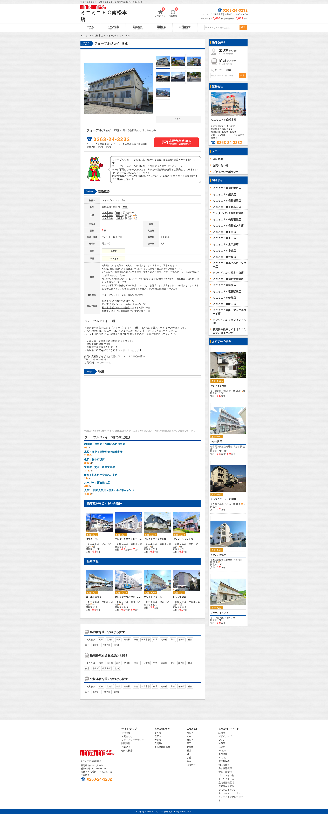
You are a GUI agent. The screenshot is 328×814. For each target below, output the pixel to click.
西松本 (238, 559)
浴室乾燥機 (224, 761)
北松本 (119, 218)
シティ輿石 (216, 441)
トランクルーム (226, 779)
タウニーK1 (92, 539)
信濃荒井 (191, 764)
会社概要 (125, 732)
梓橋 (136, 639)
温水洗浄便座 (225, 768)
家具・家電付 (225, 772)
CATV (221, 739)
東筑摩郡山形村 (162, 747)
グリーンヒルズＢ (219, 612)
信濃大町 (106, 645)
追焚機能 (222, 754)
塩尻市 (157, 736)
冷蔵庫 (221, 743)
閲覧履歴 (173, 12)
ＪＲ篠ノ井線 (121, 544)
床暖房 (221, 747)
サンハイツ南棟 (218, 385)
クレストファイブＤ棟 (155, 539)
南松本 (134, 544)
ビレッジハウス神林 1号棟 (128, 597)
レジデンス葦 (179, 597)
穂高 (190, 639)
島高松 (119, 215)
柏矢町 (181, 639)
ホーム (90, 27)
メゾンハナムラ (218, 554)
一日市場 (145, 639)
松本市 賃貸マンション (114, 304)
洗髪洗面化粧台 (226, 786)
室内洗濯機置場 (226, 782)
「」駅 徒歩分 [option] (98, 534)
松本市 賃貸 (108, 300)
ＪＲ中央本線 (92, 544)
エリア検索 (113, 27)
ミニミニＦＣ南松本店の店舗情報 (130, 144)
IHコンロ (222, 750)
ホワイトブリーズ (153, 597)
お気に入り (160, 12)
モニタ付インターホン (229, 793)
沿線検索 (138, 27)
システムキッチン (227, 789)
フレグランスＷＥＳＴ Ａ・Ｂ (128, 539)
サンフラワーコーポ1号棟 (223, 499)
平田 (191, 544)
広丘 (189, 757)
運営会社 (161, 27)
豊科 (173, 639)
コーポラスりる (93, 597)
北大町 (117, 645)
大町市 (157, 739)
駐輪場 (221, 732)
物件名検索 (127, 750)
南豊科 (164, 639)
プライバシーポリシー (132, 739)
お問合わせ (184, 27)
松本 (104, 544)
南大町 (96, 645)
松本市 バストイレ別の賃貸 (116, 311)
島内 (117, 206)
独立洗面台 (224, 764)
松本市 (112, 206)
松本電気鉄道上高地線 (221, 446)
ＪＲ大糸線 (107, 212)
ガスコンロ (224, 757)
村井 (133, 602)
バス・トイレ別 (226, 775)
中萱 (155, 639)
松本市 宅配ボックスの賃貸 (116, 307)
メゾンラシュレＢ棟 (183, 539)
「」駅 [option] (129, 532)
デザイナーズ (225, 736)
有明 (87, 645)
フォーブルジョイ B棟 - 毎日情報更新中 (123, 294)
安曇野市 (158, 743)
